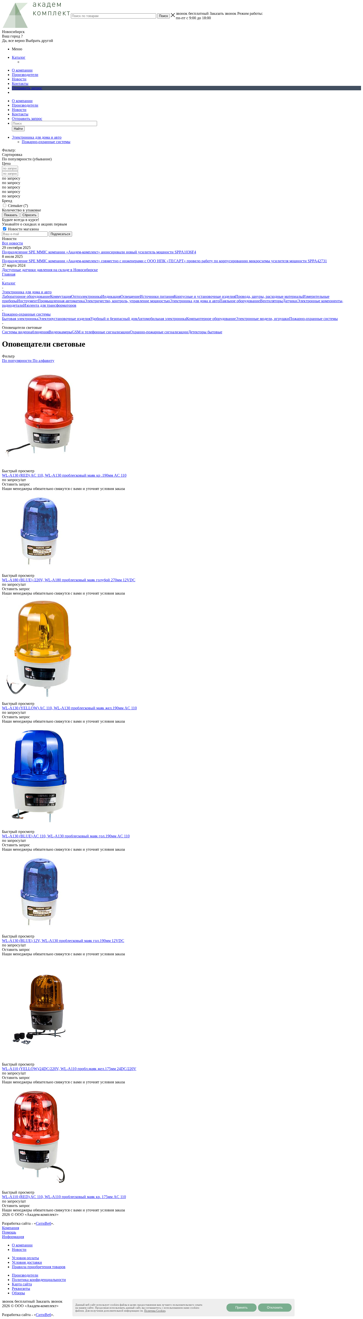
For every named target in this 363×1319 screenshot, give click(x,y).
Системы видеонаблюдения (25, 332)
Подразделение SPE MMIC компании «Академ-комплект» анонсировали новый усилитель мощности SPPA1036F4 (99, 252)
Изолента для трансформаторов (49, 305)
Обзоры (18, 1293)
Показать (11, 215)
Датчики (290, 301)
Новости (19, 79)
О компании (22, 70)
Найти (18, 129)
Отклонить (275, 1307)
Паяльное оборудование (240, 301)
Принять (241, 1307)
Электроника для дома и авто (195, 301)
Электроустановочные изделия (64, 319)
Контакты (20, 83)
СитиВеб (43, 1223)
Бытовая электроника (20, 319)
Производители (25, 75)
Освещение (130, 296)
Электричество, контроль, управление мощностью (127, 301)
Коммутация (60, 296)
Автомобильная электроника (161, 319)
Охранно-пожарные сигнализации (159, 332)
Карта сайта (22, 1284)
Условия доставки (27, 1262)
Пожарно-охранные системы (46, 142)
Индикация (111, 296)
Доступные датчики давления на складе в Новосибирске (50, 270)
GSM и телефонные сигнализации (101, 332)
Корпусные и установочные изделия (204, 296)
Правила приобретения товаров (38, 1267)
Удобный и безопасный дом (113, 319)
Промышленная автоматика (61, 301)
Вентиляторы (271, 301)
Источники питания (157, 296)
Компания (10, 1228)
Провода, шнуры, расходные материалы (269, 296)
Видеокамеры (60, 332)
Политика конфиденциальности (39, 1280)
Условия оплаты (25, 1258)
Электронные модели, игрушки (262, 319)
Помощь (9, 1232)
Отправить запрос (27, 88)
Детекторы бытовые (205, 332)
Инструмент (27, 301)
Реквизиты (21, 1288)
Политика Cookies (154, 1310)
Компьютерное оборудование (211, 319)
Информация (13, 1237)
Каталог (18, 57)
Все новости (12, 243)
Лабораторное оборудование (26, 296)
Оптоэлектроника (86, 296)
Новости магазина (23, 229)
